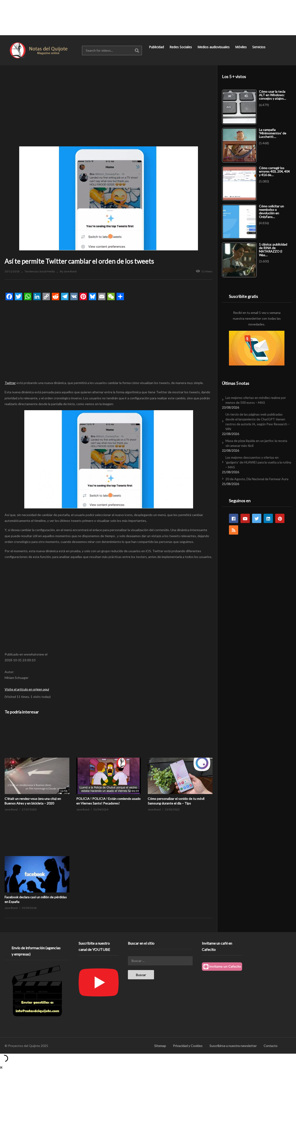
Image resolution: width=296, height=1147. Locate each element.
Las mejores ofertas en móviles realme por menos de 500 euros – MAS (255, 400)
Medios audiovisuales (214, 47)
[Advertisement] (148, 17)
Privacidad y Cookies (188, 1046)
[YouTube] (245, 518)
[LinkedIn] (268, 518)
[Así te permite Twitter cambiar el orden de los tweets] (37, 757)
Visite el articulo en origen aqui (27, 689)
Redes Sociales (181, 47)
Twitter (10, 383)
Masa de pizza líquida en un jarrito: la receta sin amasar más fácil (256, 443)
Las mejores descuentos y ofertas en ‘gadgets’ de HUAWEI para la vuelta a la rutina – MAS (258, 462)
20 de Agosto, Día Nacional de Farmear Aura (256, 479)
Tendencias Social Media (40, 271)
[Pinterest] (279, 518)
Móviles (241, 47)
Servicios (259, 47)
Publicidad (157, 47)
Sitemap (160, 1046)
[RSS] (233, 530)
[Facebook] (233, 518)
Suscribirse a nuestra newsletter (233, 1046)
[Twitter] (256, 518)
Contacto (271, 1046)
